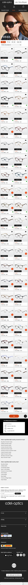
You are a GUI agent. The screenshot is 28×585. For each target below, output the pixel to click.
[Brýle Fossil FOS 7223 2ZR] (7, 296)
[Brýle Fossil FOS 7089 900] (7, 52)
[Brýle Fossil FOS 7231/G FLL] (7, 403)
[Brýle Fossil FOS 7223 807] (20, 387)
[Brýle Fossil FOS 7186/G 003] (7, 143)
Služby (2, 519)
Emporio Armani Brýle (6, 471)
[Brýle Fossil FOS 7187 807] (20, 296)
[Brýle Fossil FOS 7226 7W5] (7, 342)
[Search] (4, 6)
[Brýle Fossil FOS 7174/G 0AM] (7, 235)
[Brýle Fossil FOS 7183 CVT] (7, 67)
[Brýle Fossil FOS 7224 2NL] (20, 326)
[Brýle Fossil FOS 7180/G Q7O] (20, 235)
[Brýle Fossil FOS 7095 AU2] (20, 82)
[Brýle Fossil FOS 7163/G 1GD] (20, 403)
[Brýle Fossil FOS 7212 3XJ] (20, 265)
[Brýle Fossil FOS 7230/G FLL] (7, 281)
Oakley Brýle (4, 465)
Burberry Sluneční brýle (6, 455)
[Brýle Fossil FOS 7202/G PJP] (20, 250)
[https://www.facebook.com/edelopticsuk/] (18, 555)
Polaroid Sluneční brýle (6, 448)
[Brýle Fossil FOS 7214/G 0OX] (7, 204)
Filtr (4, 42)
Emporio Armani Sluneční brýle (8, 450)
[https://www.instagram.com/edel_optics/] (21, 555)
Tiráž (22, 578)
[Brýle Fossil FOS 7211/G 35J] (20, 281)
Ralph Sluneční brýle (6, 454)
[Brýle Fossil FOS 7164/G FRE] (20, 67)
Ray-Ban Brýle (4, 464)
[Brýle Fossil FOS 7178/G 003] (7, 82)
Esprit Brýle (4, 479)
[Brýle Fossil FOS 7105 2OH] (7, 113)
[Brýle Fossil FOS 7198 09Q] (20, 204)
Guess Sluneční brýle (6, 452)
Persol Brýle (4, 472)
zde (5, 497)
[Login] (14, 6)
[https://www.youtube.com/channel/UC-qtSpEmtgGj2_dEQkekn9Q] (24, 555)
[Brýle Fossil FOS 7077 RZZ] (7, 250)
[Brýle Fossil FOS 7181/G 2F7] (20, 220)
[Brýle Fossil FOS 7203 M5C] (20, 174)
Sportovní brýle (23, 10)
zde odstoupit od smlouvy (14, 575)
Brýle (13, 10)
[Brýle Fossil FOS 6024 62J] (20, 52)
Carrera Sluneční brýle (6, 447)
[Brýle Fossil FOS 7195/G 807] (20, 342)
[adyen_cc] (2, 536)
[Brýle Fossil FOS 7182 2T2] (7, 220)
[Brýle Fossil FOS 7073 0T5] (20, 128)
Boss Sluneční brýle (5, 457)
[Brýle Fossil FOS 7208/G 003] (20, 311)
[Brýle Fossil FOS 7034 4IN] (20, 113)
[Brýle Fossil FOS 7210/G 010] (20, 189)
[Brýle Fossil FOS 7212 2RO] (7, 265)
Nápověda (3, 526)
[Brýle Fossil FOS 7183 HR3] (20, 98)
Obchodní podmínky (9, 578)
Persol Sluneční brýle (6, 445)
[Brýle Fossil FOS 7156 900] (20, 372)
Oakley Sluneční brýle (6, 443)
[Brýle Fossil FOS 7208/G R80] (7, 311)
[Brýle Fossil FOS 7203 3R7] (7, 189)
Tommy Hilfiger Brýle (6, 477)
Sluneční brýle (5, 10)
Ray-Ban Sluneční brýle (6, 441)
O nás (2, 513)
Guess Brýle (4, 474)
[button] (7, 2)
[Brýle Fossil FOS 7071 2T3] (20, 143)
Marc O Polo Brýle (5, 469)
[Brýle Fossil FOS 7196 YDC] (7, 174)
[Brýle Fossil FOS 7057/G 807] (7, 98)
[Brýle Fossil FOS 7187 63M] (7, 159)
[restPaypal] (9, 536)
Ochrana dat (18, 578)
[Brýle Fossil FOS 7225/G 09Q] (7, 372)
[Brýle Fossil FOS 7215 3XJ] (7, 326)
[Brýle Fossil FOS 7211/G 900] (20, 357)
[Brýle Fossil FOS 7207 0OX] (7, 128)
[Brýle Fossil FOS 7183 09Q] (20, 159)
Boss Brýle (3, 476)
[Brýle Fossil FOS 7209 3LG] (7, 387)
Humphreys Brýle (5, 467)
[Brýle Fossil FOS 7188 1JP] (7, 357)
